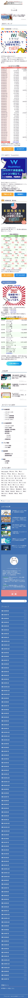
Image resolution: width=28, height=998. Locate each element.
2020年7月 (4, 108)
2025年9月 (14, 652)
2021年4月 (4, 122)
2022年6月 (14, 800)
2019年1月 (4, 79)
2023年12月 (14, 732)
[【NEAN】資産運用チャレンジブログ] (14, 4)
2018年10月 (4, 74)
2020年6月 (4, 106)
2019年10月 (4, 93)
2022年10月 (14, 785)
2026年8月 (14, 611)
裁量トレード (19, 491)
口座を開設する (14, 363)
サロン (4, 478)
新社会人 (13, 489)
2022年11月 (14, 781)
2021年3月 (4, 121)
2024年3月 (14, 721)
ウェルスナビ (17, 476)
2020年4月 (4, 103)
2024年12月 (14, 686)
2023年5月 (14, 759)
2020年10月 (4, 112)
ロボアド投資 (15, 427)
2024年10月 (14, 694)
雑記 (14, 459)
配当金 (17, 493)
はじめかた (20, 148)
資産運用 (14, 451)
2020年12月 (4, 116)
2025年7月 (14, 660)
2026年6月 (14, 618)
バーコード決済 (23, 482)
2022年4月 (14, 808)
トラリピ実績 (5, 480)
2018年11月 (4, 75)
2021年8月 (4, 129)
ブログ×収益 (15, 445)
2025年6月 (14, 664)
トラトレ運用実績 (15, 415)
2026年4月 (14, 626)
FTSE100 (12, 471)
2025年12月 (14, 641)
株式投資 (15, 433)
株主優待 (9, 435)
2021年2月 (4, 119)
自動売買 (13, 491)
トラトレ (15, 414)
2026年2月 (14, 633)
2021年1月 (4, 117)
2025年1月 (14, 683)
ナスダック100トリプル (14, 482)
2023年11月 (14, 736)
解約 (25, 491)
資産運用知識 (15, 455)
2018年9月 (4, 72)
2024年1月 (14, 728)
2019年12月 (4, 96)
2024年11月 (14, 690)
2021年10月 (4, 132)
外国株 (4, 489)
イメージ (11, 476)
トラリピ (24, 478)
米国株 (8, 491)
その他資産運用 (14, 423)
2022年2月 (4, 138)
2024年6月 (14, 709)
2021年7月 (4, 127)
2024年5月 (14, 713)
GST (21, 471)
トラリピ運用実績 (15, 417)
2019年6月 (4, 87)
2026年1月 (14, 637)
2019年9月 (4, 91)
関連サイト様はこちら (8, 988)
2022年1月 (4, 137)
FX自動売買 (14, 409)
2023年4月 (14, 762)
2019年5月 (4, 85)
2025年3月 (14, 675)
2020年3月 (4, 101)
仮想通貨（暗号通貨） (15, 429)
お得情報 (15, 461)
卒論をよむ (7, 194)
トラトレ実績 (18, 478)
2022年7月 (14, 796)
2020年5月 (4, 104)
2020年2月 (4, 100)
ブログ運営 (14, 442)
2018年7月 (14, 979)
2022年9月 (14, 789)
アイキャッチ (5, 476)
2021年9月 (4, 130)
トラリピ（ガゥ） (15, 419)
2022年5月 (14, 804)
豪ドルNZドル (5, 493)
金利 (21, 493)
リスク (23, 484)
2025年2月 (14, 679)
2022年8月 (14, 793)
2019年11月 (4, 95)
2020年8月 (4, 109)
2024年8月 (14, 702)
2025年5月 (14, 667)
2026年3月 (14, 630)
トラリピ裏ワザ (12, 480)
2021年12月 (4, 135)
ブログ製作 (15, 447)
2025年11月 (14, 645)
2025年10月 (14, 649)
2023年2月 (14, 770)
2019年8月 (4, 90)
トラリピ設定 (5, 482)
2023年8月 (14, 747)
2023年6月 (14, 755)
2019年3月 (4, 82)
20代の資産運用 (5, 471)
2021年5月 (4, 124)
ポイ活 (10, 484)
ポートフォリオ (16, 484)
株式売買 (9, 437)
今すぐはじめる (20, 275)
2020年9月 (4, 111)
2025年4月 (14, 671)
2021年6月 (4, 125)
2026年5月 (14, 622)
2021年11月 (4, 134)
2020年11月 (4, 114)
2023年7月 (14, 751)
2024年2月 (14, 724)
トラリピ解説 (20, 480)
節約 (3, 491)
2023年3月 (14, 766)
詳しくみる (7, 148)
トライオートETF (15, 425)
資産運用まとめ (15, 453)
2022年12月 (14, 778)
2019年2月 (4, 80)
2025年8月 (14, 656)
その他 (15, 462)
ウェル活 (23, 476)
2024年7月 (14, 705)
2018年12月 (4, 77)
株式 (25, 489)
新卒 (8, 489)
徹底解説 (20, 194)
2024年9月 (14, 698)
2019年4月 (4, 83)
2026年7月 (14, 614)
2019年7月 (4, 88)
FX (17, 471)
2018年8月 (4, 70)
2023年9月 (14, 743)
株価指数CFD (15, 431)
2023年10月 (14, 740)
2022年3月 (4, 140)
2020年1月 (4, 98)
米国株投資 (15, 439)
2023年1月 (14, 774)
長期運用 (4, 495)
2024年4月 (14, 717)
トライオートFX (15, 412)
